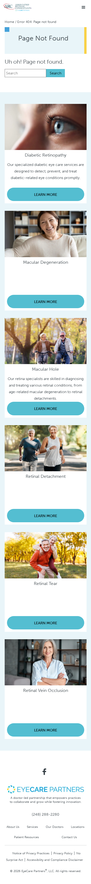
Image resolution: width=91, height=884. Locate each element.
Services (32, 827)
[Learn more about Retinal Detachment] (46, 448)
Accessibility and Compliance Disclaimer (55, 860)
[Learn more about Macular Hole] (46, 341)
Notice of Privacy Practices (30, 853)
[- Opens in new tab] (45, 789)
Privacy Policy (62, 853)
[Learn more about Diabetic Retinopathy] (46, 126)
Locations (77, 827)
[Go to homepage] (17, 7)
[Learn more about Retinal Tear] (46, 555)
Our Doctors (54, 827)
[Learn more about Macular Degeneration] (46, 233)
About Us (13, 827)
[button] (83, 7)
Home (9, 22)
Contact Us (69, 837)
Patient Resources (26, 837)
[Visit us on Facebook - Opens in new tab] (44, 771)
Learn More (45, 194)
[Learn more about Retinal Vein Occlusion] (46, 662)
